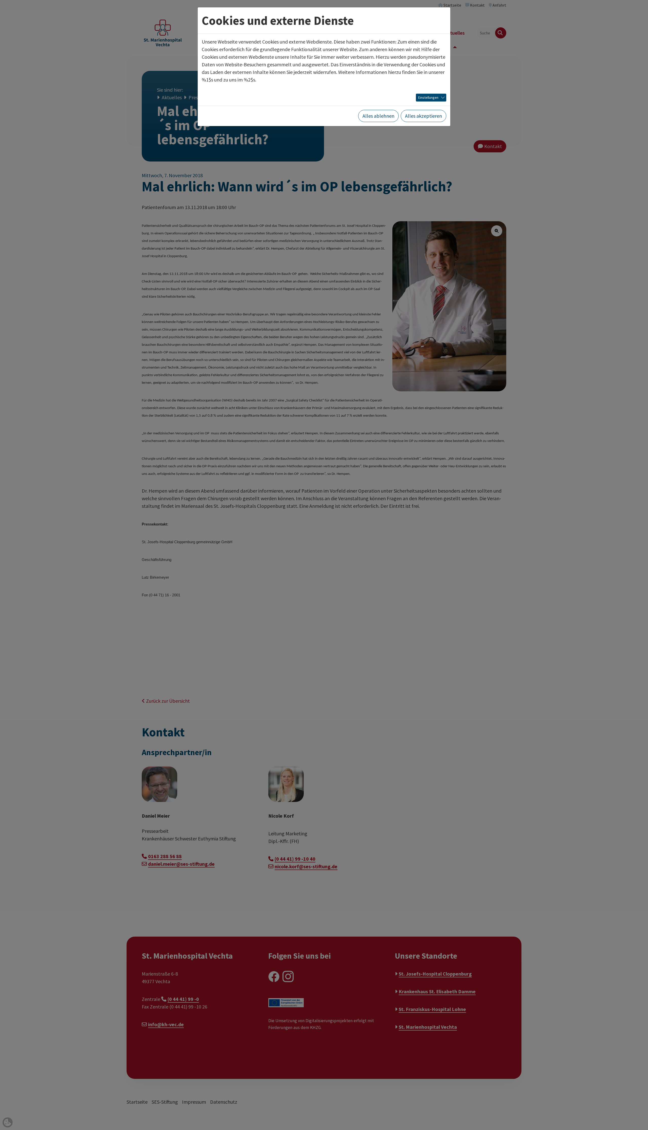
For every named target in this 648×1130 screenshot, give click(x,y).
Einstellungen (428, 97)
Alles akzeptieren (423, 116)
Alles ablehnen (378, 116)
